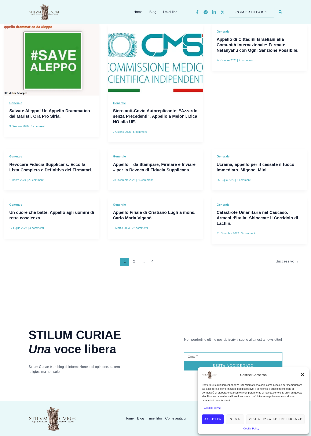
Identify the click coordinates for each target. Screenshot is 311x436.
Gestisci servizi (212, 407)
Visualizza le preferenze (275, 419)
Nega (235, 419)
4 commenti (38, 126)
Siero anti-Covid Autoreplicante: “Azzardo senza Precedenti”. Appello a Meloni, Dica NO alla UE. (155, 116)
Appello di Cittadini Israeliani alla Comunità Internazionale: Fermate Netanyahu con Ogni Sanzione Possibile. (258, 45)
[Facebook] (197, 12)
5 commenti (140, 131)
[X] (222, 12)
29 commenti (36, 180)
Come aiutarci (175, 418)
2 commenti (246, 60)
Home (138, 12)
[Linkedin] (214, 12)
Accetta (213, 419)
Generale (15, 103)
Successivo (287, 261)
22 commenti (140, 228)
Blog (152, 12)
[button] (302, 375)
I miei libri (170, 12)
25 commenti (145, 180)
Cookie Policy (251, 428)
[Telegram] (206, 12)
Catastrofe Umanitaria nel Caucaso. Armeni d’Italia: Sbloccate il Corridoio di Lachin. (257, 218)
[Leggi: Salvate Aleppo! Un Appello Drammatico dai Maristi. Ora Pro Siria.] (51, 59)
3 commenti (244, 180)
